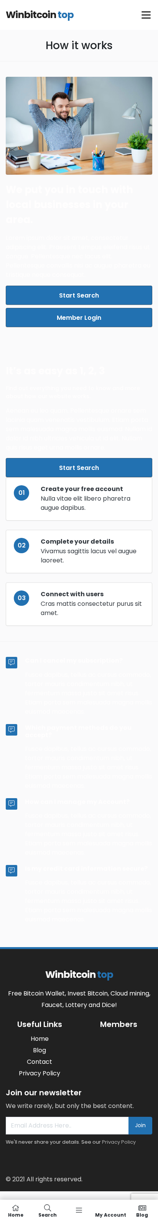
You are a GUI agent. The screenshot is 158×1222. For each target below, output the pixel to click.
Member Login (79, 317)
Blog (142, 1214)
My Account (110, 1214)
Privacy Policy (119, 1142)
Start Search (79, 295)
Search (47, 1214)
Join (140, 1125)
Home (15, 1214)
